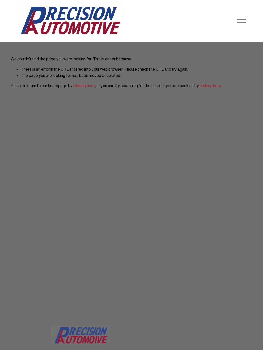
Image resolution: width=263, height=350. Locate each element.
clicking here (84, 86)
